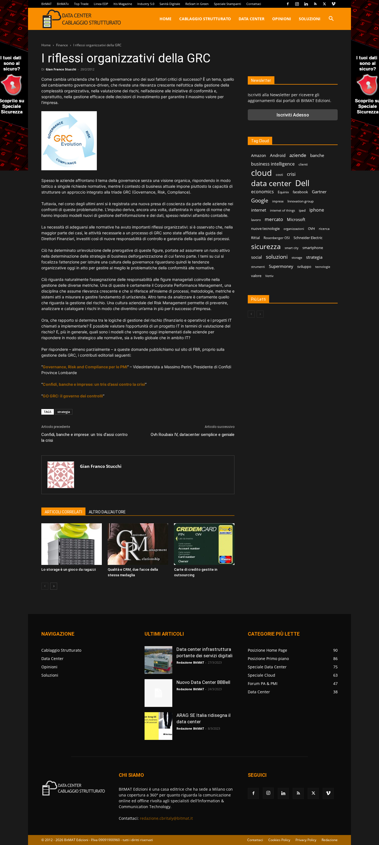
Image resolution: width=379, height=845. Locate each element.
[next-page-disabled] (260, 314)
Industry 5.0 (145, 4)
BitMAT (46, 4)
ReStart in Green (197, 4)
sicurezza (266, 246)
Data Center (251, 18)
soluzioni (277, 257)
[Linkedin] (306, 4)
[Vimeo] (333, 4)
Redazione (330, 840)
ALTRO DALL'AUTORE (107, 512)
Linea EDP (101, 4)
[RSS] (315, 4)
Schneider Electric (308, 237)
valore (256, 275)
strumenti (258, 267)
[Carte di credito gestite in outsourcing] (204, 544)
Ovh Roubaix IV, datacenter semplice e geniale (192, 434)
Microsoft (296, 219)
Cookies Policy (279, 840)
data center (271, 183)
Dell (302, 183)
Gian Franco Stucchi (61, 69)
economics (262, 192)
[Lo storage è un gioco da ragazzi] (71, 544)
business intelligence (273, 164)
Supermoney (281, 266)
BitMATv (63, 4)
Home (165, 18)
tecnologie (322, 267)
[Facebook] (288, 4)
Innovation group (300, 201)
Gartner (319, 191)
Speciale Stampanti (227, 4)
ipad (302, 210)
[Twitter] (324, 4)
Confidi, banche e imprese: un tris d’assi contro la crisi (84, 437)
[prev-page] (44, 586)
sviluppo (304, 266)
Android (277, 155)
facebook (300, 191)
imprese (278, 201)
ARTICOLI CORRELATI (63, 512)
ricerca (324, 228)
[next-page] (53, 586)
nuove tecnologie (265, 228)
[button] (331, 19)
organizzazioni (294, 229)
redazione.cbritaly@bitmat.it (166, 818)
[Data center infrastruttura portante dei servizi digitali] (158, 660)
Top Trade (81, 4)
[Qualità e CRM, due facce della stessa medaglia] (138, 544)
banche (317, 155)
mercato (274, 219)
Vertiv (269, 276)
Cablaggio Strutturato (205, 18)
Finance (62, 45)
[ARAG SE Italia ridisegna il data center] (158, 726)
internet (258, 210)
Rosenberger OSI (277, 237)
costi (279, 174)
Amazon (258, 155)
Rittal (255, 237)
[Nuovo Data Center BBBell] (158, 693)
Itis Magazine (122, 4)
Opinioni (281, 18)
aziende (297, 155)
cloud (261, 173)
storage (297, 258)
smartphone (312, 247)
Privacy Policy (305, 840)
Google (259, 201)
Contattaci (253, 4)
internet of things (282, 210)
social (256, 257)
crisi (291, 174)
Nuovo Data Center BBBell (203, 682)
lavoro (256, 219)
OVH (311, 228)
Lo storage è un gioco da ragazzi (68, 569)
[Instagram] (297, 4)
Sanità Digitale (170, 4)
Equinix (283, 192)
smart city (292, 248)
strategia (63, 412)
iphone (316, 210)
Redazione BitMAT (190, 662)
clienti (303, 164)
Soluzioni (309, 18)
